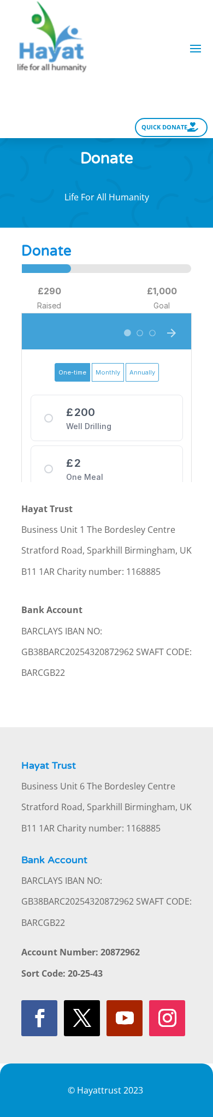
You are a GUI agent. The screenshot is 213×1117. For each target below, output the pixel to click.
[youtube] (124, 1018)
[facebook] (39, 1018)
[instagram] (167, 1018)
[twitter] (82, 1018)
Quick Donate (164, 127)
